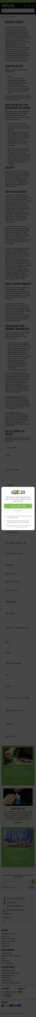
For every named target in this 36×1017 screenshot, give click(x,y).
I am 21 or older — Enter (18, 506)
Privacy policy (23, 527)
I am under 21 (18, 510)
